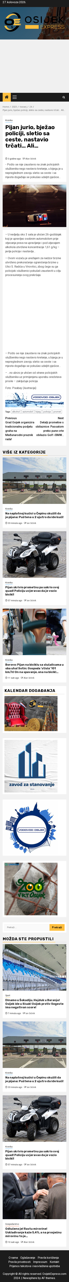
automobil (27, 411)
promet (57, 411)
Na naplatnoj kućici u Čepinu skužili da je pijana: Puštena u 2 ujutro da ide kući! (34, 515)
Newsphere (30, 1278)
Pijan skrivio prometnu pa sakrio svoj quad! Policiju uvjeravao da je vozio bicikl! (32, 591)
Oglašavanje (27, 1257)
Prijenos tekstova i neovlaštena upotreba (34, 1266)
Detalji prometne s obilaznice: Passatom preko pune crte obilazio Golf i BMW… (50, 427)
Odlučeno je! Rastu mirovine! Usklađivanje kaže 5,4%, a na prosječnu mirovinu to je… (33, 1232)
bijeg (38, 411)
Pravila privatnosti (19, 1262)
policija (47, 411)
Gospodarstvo (12, 1224)
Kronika (9, 120)
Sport (7, 995)
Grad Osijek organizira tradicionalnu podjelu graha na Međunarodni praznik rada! (19, 429)
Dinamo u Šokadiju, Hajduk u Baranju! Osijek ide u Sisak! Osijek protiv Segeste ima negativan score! (34, 1003)
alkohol (16, 411)
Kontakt (54, 1262)
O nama (13, 1257)
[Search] (64, 97)
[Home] (7, 97)
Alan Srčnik (30, 159)
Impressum (40, 1262)
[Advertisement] (34, 66)
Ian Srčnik (31, 523)
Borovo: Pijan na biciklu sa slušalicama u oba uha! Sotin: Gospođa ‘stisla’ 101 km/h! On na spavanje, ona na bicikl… (34, 668)
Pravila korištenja (48, 1257)
